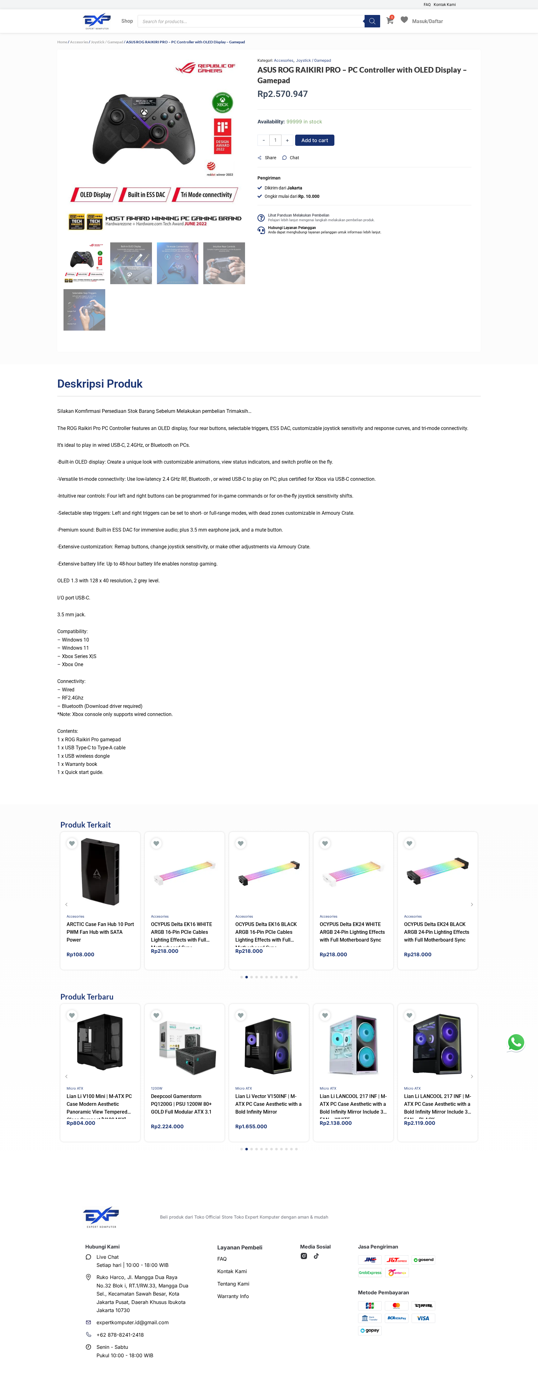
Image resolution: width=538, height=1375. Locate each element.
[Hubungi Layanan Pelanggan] (261, 230)
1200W (156, 1088)
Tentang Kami (233, 1284)
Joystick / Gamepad (107, 42)
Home (62, 42)
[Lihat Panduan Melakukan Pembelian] (261, 218)
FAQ (427, 4)
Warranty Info (233, 1296)
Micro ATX (75, 1088)
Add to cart (314, 140)
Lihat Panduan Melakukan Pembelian (298, 215)
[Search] (372, 21)
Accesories (79, 42)
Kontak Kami (445, 4)
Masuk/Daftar (427, 21)
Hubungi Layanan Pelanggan (292, 228)
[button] (269, 158)
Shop (127, 21)
